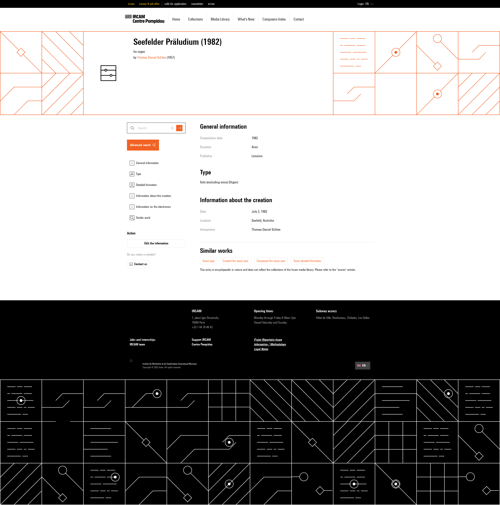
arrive (211, 4)
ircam (131, 4)
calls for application (175, 4)
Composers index (274, 19)
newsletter (197, 4)
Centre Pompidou (202, 344)
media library (220, 19)
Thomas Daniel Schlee (151, 57)
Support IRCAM (201, 340)
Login (361, 4)
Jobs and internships (142, 340)
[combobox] (156, 128)
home (176, 19)
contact (299, 19)
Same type (208, 261)
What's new (246, 19)
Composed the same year (271, 261)
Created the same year (235, 261)
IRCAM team (137, 344)
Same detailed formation (307, 261)
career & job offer (149, 4)
